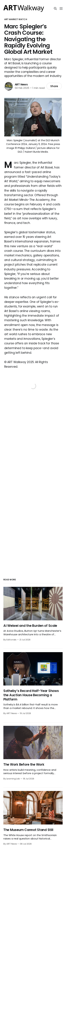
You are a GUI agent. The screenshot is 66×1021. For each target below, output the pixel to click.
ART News (21, 84)
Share (54, 86)
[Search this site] (55, 8)
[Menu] (61, 8)
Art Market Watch (15, 19)
